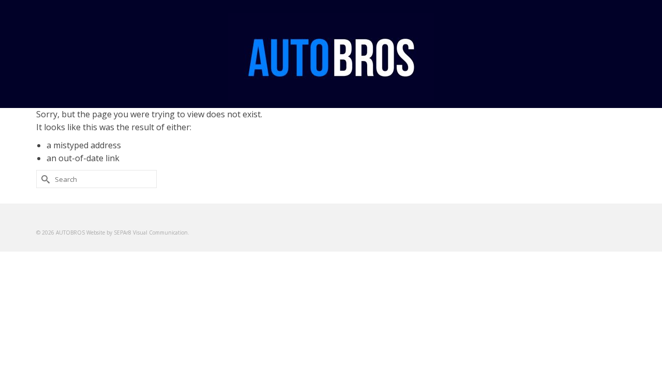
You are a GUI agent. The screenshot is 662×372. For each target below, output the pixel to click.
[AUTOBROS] (331, 57)
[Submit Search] (44, 179)
